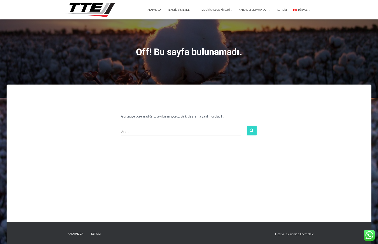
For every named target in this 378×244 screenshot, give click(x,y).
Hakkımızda (153, 9)
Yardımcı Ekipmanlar (253, 9)
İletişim (282, 9)
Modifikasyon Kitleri (215, 9)
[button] (194, 9)
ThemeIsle (306, 234)
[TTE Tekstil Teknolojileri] (90, 9)
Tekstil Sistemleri (180, 9)
